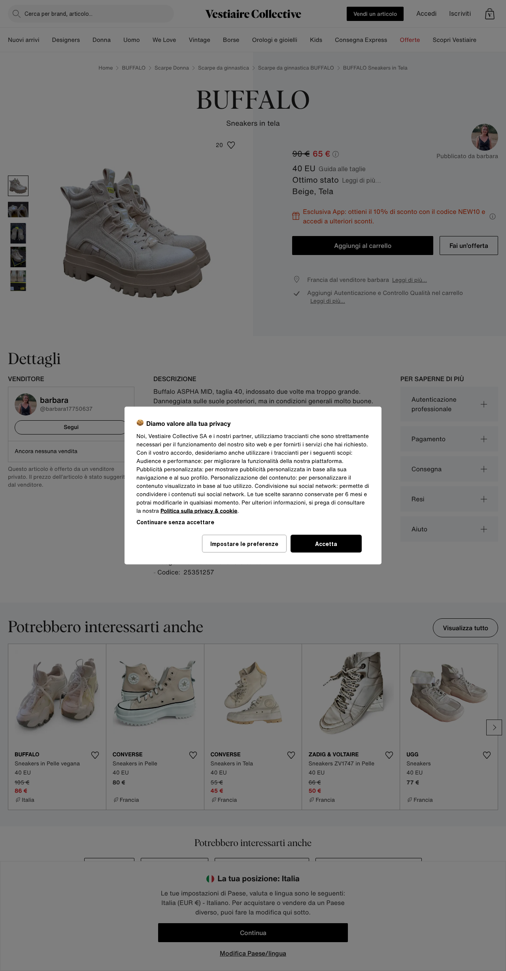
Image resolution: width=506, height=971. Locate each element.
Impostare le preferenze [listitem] (244, 544)
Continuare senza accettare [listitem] (175, 522)
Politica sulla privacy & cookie (199, 511)
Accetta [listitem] (326, 544)
